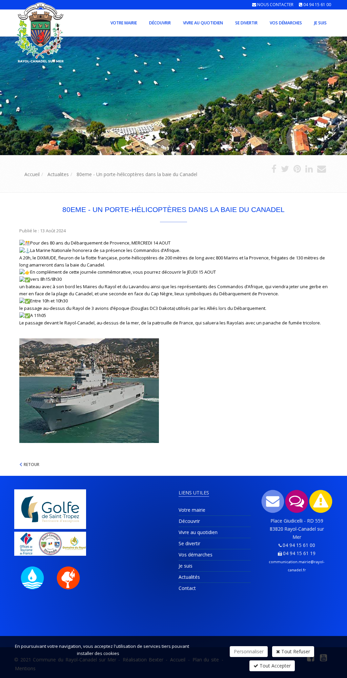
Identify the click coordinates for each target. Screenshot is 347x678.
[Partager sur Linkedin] (309, 170)
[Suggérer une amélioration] (297, 501)
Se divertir (246, 23)
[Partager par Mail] (321, 170)
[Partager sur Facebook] (274, 170)
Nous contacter (275, 4)
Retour (31, 464)
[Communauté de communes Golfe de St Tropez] (50, 509)
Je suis (320, 23)
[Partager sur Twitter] (285, 170)
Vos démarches (286, 23)
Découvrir (160, 23)
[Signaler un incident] (321, 501)
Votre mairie (123, 23)
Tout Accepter (274, 665)
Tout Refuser (295, 651)
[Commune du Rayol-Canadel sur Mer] (13, 22)
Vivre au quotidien (203, 23)
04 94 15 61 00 (317, 4)
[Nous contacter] (273, 501)
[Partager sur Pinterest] (297, 170)
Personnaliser (249, 651)
